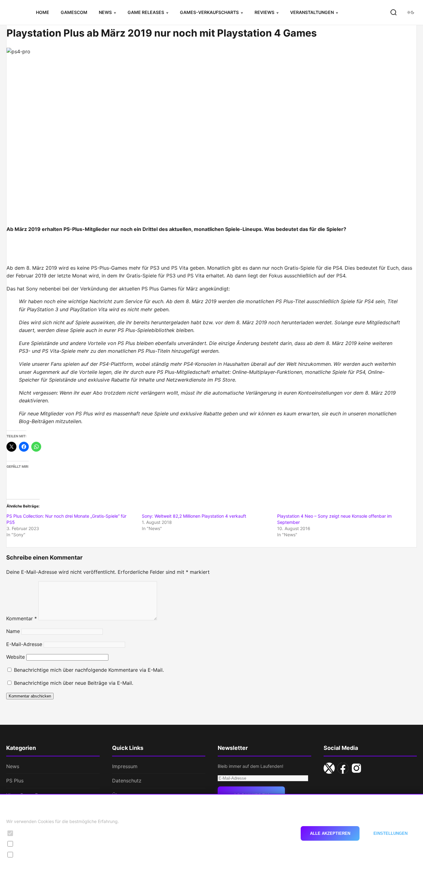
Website (15, 657)
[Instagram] (356, 768)
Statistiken (27, 843)
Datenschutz (127, 780)
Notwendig (28, 833)
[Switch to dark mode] (410, 12)
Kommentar (21, 618)
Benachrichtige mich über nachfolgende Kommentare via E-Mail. (89, 670)
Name (13, 631)
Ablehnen (275, 833)
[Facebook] (342, 768)
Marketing (27, 854)
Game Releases (146, 12)
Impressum (124, 766)
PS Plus (15, 780)
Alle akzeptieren (330, 833)
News (105, 12)
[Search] (393, 12)
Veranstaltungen (312, 12)
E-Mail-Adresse (24, 644)
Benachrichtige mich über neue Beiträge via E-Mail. (73, 683)
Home (42, 12)
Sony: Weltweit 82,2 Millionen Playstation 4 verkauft (194, 516)
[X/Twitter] (329, 768)
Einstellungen (390, 833)
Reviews (264, 12)
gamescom (74, 12)
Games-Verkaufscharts (209, 12)
